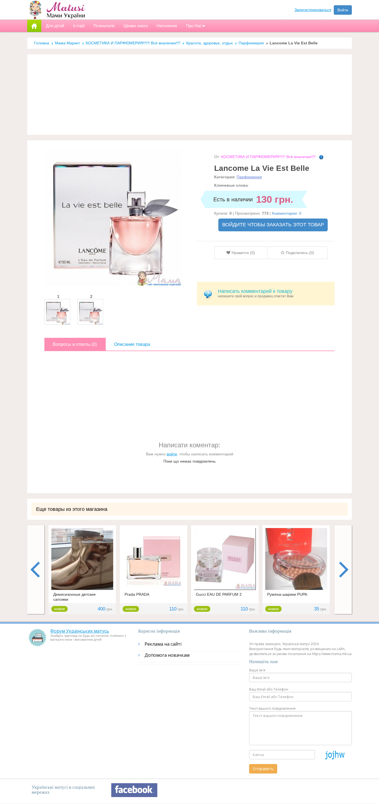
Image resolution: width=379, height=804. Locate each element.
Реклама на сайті (163, 643)
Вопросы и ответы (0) (75, 344)
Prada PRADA (137, 594)
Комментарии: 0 (286, 213)
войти (172, 454)
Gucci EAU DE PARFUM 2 (219, 594)
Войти (342, 10)
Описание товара (132, 344)
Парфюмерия (251, 43)
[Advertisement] (189, 94)
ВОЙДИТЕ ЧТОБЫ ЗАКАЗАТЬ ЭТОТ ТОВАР (273, 224)
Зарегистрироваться (312, 9)
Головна (41, 43)
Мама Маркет (67, 43)
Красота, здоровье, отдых (209, 43)
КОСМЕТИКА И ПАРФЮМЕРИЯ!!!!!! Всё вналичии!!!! (133, 43)
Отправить (263, 768)
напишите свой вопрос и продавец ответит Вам (255, 293)
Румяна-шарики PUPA (287, 594)
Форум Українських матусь (79, 631)
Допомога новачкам (167, 655)
